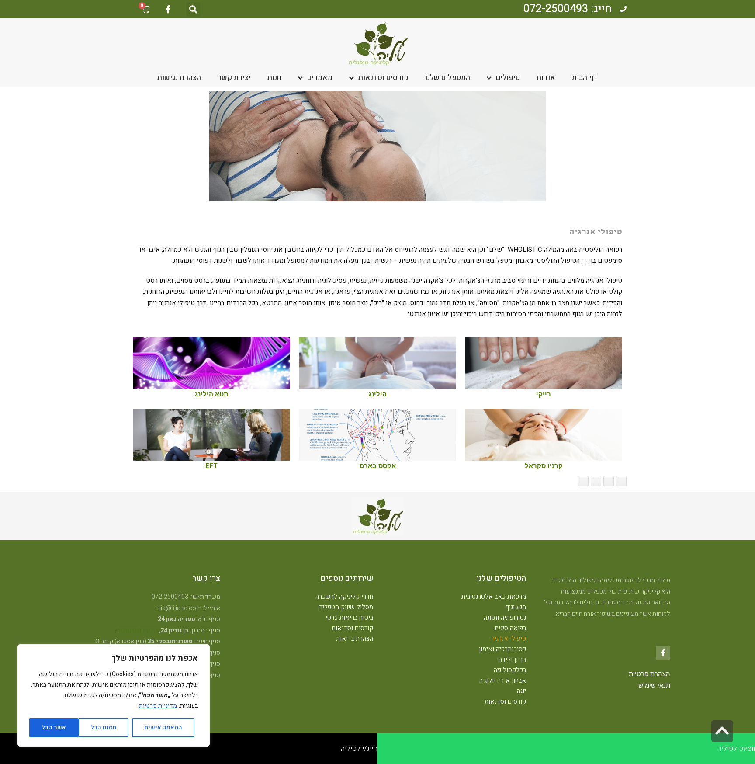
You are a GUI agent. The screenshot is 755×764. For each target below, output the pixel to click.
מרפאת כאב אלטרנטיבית (493, 596)
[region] (113, 695)
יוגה (521, 691)
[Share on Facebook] (621, 481)
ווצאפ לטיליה (736, 748)
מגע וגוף (516, 607)
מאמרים (319, 77)
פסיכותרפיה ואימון (502, 649)
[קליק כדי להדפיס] (583, 481)
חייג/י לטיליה (359, 748)
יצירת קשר (234, 77)
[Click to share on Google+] (608, 481)
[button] (193, 9)
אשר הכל (54, 727)
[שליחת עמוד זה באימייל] (596, 481)
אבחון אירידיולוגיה (502, 680)
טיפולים (508, 77)
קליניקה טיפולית (137, 630)
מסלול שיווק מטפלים (346, 607)
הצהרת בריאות (354, 638)
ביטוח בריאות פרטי (349, 617)
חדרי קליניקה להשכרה (344, 596)
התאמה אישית (163, 727)
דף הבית (585, 77)
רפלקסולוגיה (510, 670)
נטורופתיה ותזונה (505, 617)
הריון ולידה (512, 659)
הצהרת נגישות (179, 77)
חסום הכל (103, 727)
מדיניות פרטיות (158, 705)
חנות (274, 77)
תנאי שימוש (654, 685)
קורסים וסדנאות (383, 77)
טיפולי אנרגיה (508, 638)
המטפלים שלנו (447, 77)
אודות (546, 77)
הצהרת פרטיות (649, 674)
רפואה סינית (510, 628)
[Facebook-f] (168, 9)
